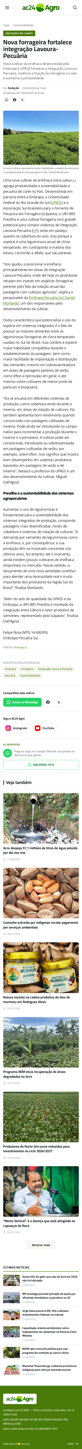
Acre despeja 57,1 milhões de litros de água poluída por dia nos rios (40, 850)
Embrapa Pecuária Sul (46, 297)
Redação (13, 88)
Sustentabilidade (23, 25)
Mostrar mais (41, 1245)
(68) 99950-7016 (43, 765)
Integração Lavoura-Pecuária (55, 669)
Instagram (20, 728)
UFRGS (56, 202)
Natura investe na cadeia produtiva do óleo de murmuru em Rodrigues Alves (36, 999)
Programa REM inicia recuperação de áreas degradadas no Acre (34, 1074)
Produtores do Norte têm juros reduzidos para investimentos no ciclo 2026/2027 (36, 1148)
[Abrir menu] (7, 8)
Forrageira (27, 669)
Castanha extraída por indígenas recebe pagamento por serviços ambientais (40, 924)
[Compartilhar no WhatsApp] (6, 99)
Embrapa (19, 647)
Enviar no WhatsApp (25, 702)
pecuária (10, 675)
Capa (6, 25)
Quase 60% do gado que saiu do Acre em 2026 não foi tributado (49, 1278)
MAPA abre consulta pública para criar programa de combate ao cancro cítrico (45, 1350)
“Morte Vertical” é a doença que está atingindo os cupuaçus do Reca (39, 1223)
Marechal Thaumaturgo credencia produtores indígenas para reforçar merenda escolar (49, 1367)
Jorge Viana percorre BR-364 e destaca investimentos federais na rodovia (45, 1312)
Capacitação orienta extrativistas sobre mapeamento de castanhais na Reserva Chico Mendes (49, 1331)
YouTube (48, 728)
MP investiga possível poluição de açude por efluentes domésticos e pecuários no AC (49, 1295)
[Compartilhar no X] (22, 100)
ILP (34, 230)
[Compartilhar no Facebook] (14, 99)
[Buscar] (75, 8)
